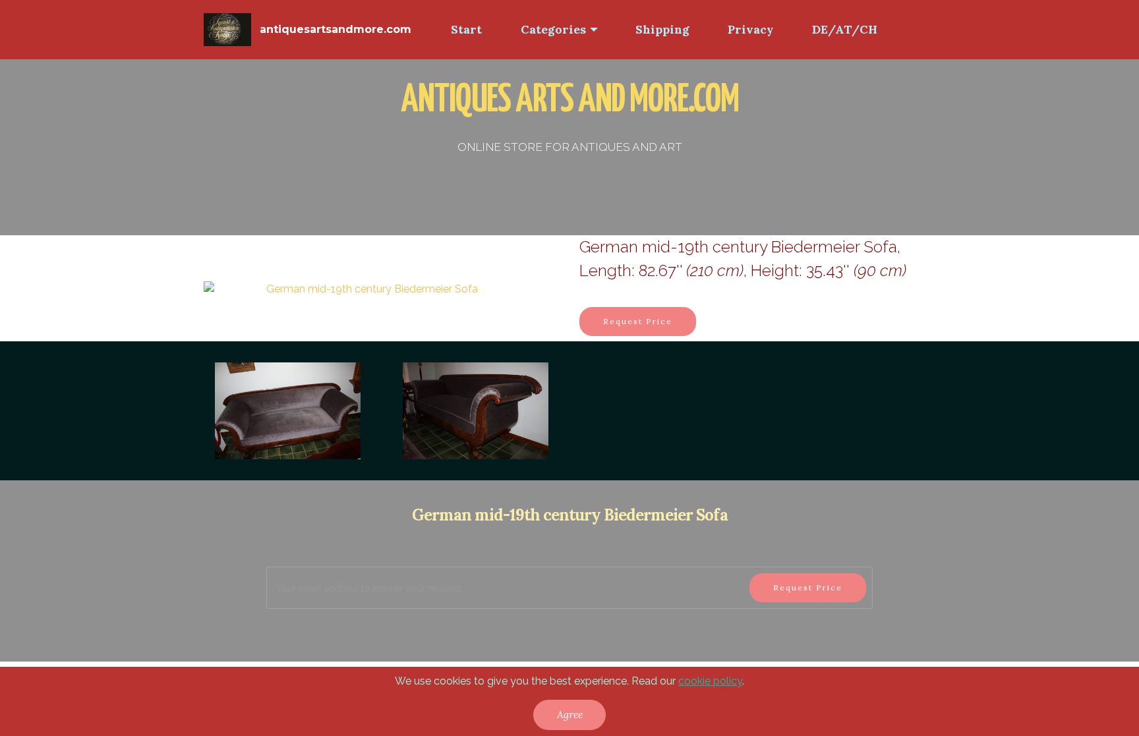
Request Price (637, 321)
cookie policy (710, 681)
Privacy (750, 29)
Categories (553, 29)
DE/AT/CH (844, 29)
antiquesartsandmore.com (335, 29)
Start (466, 29)
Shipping (662, 29)
